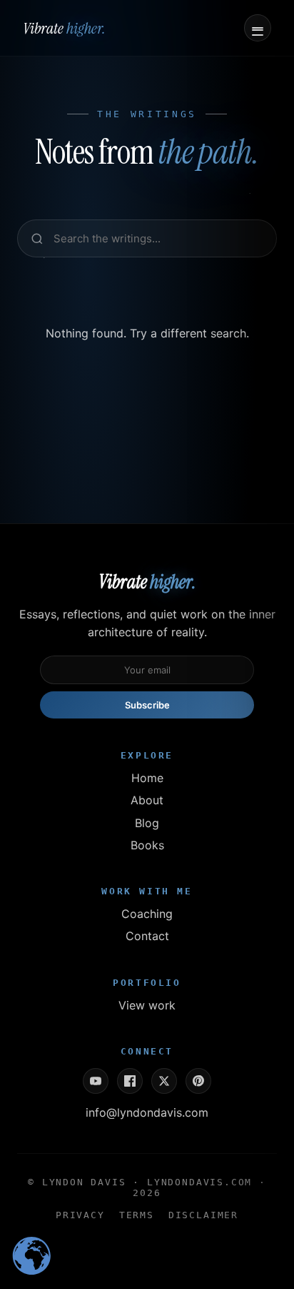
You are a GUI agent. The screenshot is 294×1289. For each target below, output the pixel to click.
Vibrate (64, 28)
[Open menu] (257, 27)
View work (147, 1005)
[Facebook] (130, 1081)
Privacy (80, 1215)
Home (147, 778)
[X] (164, 1081)
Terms (136, 1215)
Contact (147, 936)
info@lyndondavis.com (147, 1112)
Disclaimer (203, 1215)
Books (147, 845)
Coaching (147, 914)
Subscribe (147, 705)
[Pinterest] (198, 1081)
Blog (147, 823)
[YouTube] (95, 1081)
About (147, 800)
